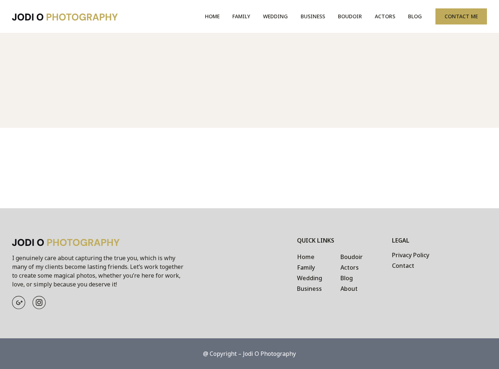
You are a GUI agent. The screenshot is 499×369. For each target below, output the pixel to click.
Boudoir (350, 16)
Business (313, 16)
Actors (385, 16)
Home (212, 16)
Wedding (275, 16)
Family (241, 16)
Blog (415, 16)
